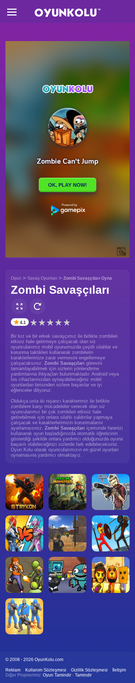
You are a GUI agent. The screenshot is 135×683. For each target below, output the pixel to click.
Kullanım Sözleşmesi (45, 670)
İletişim (119, 670)
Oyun (16, 278)
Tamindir (83, 675)
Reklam (13, 670)
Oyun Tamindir (57, 675)
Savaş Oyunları (42, 278)
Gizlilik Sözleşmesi (89, 670)
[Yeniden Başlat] (37, 306)
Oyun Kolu (67, 12)
